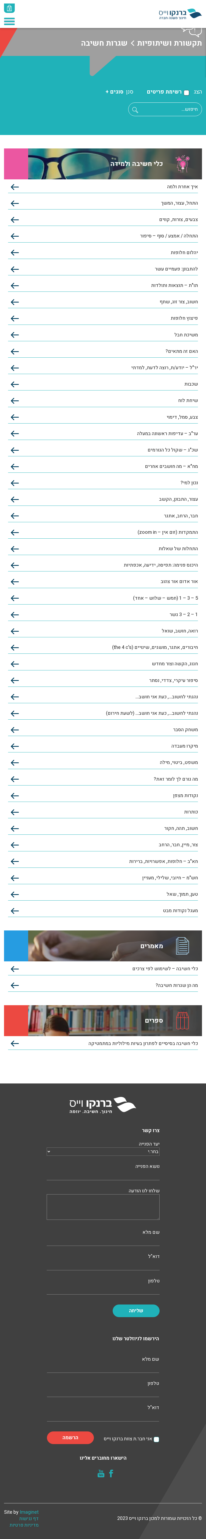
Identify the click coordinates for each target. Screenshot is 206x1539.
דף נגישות (29, 1519)
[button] (135, 109)
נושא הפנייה (147, 1166)
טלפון (154, 1281)
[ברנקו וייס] (180, 13)
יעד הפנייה (149, 1144)
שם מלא (151, 1232)
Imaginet (29, 1512)
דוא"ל (154, 1256)
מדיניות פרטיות (24, 1525)
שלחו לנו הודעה (144, 1191)
